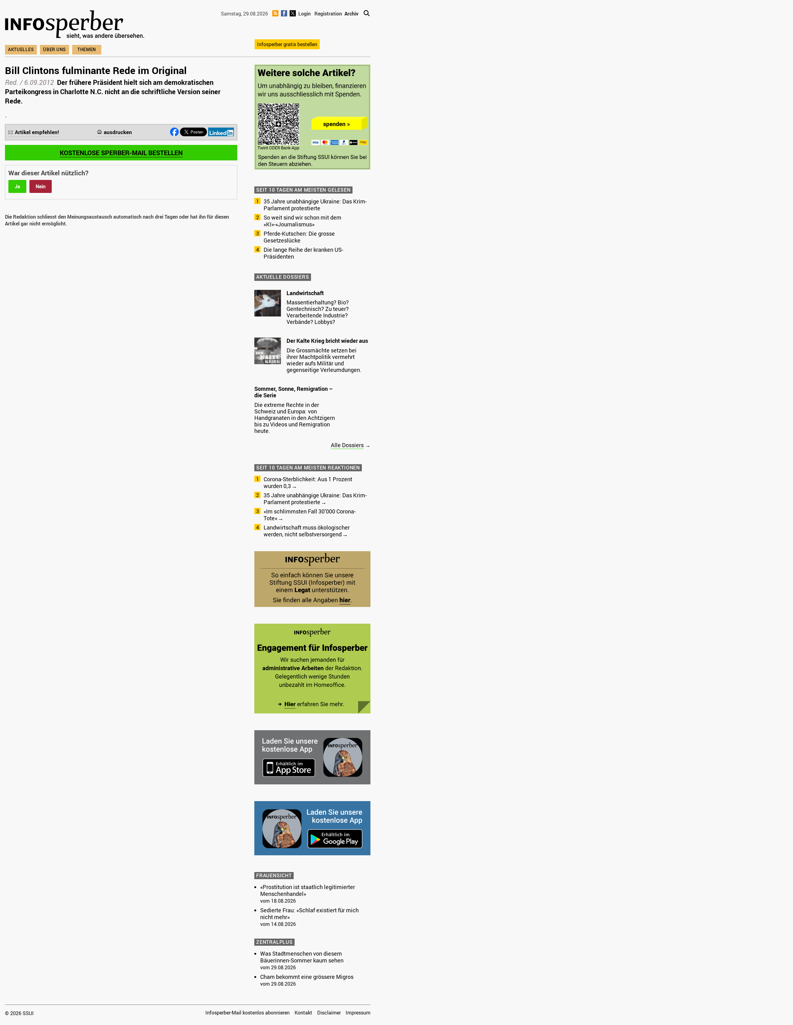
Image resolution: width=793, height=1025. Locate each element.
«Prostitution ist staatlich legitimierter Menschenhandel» (307, 890)
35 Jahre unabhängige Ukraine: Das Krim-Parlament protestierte (315, 205)
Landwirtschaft (305, 293)
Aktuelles (21, 49)
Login (304, 13)
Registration (328, 13)
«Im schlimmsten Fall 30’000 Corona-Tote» (310, 515)
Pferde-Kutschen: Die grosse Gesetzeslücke (299, 237)
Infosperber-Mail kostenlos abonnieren (247, 1012)
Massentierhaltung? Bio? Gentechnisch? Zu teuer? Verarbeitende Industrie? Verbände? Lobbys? (318, 312)
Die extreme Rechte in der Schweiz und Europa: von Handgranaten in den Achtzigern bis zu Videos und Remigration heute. (294, 417)
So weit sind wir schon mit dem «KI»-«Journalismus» (302, 221)
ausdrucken (118, 132)
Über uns (54, 49)
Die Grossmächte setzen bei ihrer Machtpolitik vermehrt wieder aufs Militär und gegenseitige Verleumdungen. (324, 360)
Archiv (351, 13)
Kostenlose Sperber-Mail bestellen (121, 152)
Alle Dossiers (347, 445)
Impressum (358, 1012)
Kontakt (303, 1012)
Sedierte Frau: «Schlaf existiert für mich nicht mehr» (309, 913)
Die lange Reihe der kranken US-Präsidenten (303, 253)
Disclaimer (329, 1012)
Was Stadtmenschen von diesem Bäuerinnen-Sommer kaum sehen (302, 957)
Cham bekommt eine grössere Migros (306, 976)
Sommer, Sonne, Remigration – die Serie (293, 392)
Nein (41, 186)
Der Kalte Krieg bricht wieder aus (327, 340)
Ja (17, 186)
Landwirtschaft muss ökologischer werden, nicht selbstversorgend (307, 531)
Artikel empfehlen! (37, 132)
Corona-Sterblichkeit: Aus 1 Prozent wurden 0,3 (308, 482)
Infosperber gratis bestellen (287, 44)
